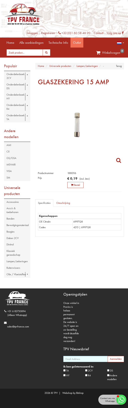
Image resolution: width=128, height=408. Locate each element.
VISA (9, 171)
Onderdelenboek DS (15, 86)
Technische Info (58, 42)
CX (8, 151)
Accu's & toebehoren (12, 210)
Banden (10, 218)
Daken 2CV (12, 238)
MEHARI (11, 164)
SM (8, 177)
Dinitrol (10, 244)
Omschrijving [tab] (63, 203)
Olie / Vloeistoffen (16, 274)
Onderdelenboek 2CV (15, 76)
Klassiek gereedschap (13, 253)
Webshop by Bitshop (73, 393)
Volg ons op (115, 33)
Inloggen (32, 33)
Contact (98, 33)
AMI (8, 145)
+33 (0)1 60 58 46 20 (75, 33)
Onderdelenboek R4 (15, 107)
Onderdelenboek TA (15, 117)
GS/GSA (11, 158)
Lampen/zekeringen (17, 261)
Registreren (48, 33)
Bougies (10, 231)
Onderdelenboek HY (15, 96)
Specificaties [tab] (44, 203)
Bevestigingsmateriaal (17, 225)
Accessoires (12, 202)
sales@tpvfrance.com (18, 326)
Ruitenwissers (13, 268)
